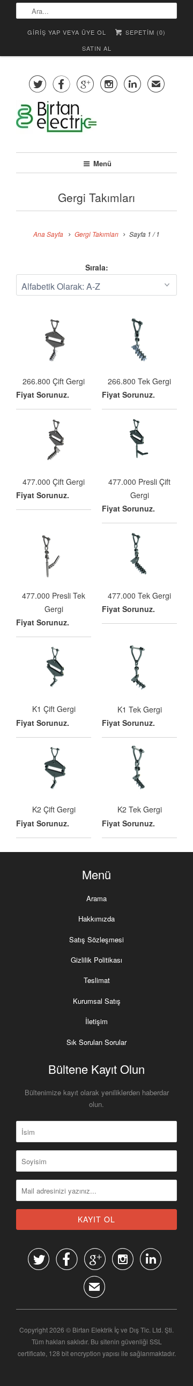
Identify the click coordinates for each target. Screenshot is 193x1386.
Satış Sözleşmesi (96, 939)
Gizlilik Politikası (96, 960)
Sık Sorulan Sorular (96, 1042)
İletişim (96, 1021)
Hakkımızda (96, 918)
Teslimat (97, 980)
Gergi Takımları (96, 197)
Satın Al (97, 48)
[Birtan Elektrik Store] (96, 122)
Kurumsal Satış (97, 1001)
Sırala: (96, 267)
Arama (96, 898)
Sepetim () (144, 32)
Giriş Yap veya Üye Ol (66, 32)
